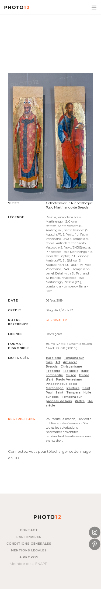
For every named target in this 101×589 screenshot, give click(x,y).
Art (57, 362)
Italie (85, 371)
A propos (29, 557)
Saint (59, 392)
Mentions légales (29, 550)
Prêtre (80, 401)
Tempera (73, 392)
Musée (71, 375)
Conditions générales (28, 543)
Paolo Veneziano (69, 379)
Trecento (53, 371)
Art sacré (70, 362)
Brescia (52, 366)
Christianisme (71, 366)
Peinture (73, 388)
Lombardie (54, 375)
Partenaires (28, 537)
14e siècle (53, 358)
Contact (29, 530)
